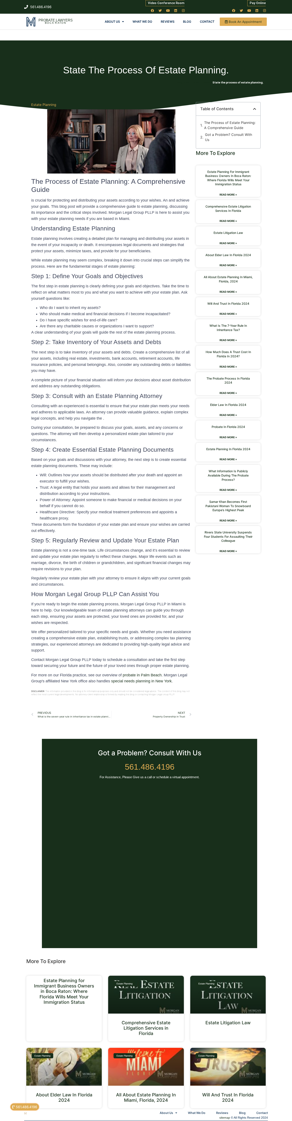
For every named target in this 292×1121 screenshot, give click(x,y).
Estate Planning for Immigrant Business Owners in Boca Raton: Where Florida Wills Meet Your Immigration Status (64, 991)
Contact (207, 21)
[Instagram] (183, 10)
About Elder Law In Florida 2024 (228, 255)
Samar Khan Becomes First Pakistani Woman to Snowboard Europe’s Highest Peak (228, 506)
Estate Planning (43, 104)
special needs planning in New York (141, 681)
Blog (187, 21)
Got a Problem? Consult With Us (228, 137)
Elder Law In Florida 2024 (228, 405)
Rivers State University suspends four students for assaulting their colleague (228, 536)
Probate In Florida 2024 (228, 427)
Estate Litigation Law (228, 233)
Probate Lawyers (55, 20)
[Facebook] (152, 10)
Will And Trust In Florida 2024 (228, 303)
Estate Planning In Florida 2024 (228, 449)
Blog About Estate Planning (194, 82)
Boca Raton (55, 22)
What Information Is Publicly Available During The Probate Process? (228, 475)
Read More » (228, 194)
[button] (254, 109)
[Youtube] (168, 10)
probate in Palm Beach (142, 675)
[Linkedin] (176, 10)
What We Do (142, 21)
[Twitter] (160, 10)
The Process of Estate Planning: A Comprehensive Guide (229, 125)
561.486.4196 (149, 766)
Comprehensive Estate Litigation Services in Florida (146, 1028)
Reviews (167, 21)
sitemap (224, 1117)
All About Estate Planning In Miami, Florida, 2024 (146, 1097)
